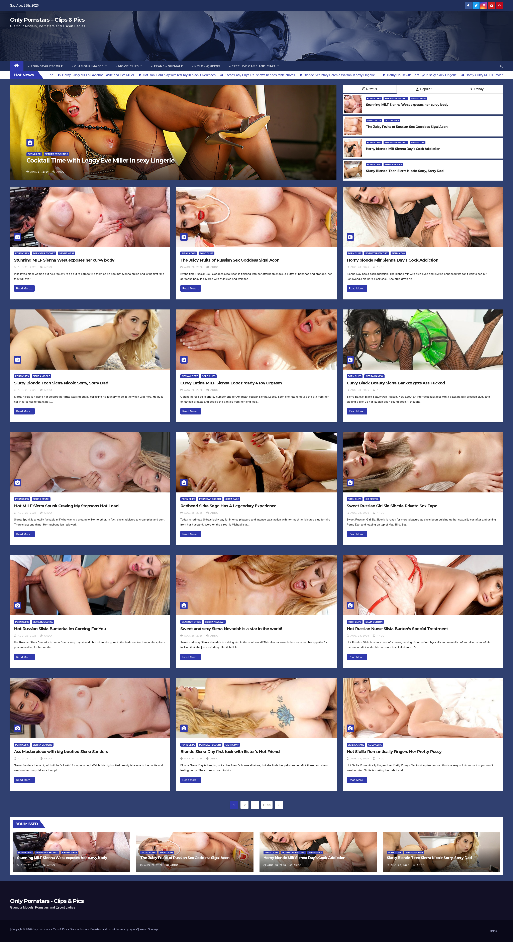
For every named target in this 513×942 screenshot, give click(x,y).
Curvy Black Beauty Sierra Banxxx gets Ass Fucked (396, 383)
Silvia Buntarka (43, 622)
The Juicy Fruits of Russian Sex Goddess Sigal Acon (229, 260)
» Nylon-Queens (206, 66)
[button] (501, 66)
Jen (30, 154)
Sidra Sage (232, 499)
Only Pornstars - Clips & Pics (47, 901)
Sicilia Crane (356, 745)
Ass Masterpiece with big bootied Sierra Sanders (61, 751)
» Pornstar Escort (45, 66)
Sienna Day (417, 142)
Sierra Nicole (393, 164)
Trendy (478, 89)
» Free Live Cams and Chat (253, 66)
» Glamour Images (88, 66)
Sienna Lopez (190, 376)
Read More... (24, 288)
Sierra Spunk (41, 499)
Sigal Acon (374, 120)
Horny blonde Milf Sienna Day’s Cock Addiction (392, 260)
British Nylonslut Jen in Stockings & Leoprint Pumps (101, 160)
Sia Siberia (372, 499)
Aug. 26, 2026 (39, 171)
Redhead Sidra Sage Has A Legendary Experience (228, 505)
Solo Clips (392, 120)
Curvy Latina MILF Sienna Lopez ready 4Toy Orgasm (231, 383)
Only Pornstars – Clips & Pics (47, 19)
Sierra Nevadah (214, 622)
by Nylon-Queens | (137, 929)
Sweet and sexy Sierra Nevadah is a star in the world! (231, 628)
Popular (425, 89)
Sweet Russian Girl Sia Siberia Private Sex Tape (392, 505)
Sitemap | (153, 929)
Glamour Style (191, 622)
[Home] (16, 66)
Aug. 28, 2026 (27, 267)
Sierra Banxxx (374, 376)
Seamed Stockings (47, 154)
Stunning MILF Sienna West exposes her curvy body (64, 260)
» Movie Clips (128, 66)
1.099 (267, 805)
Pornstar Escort (396, 98)
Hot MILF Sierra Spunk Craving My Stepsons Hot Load (66, 505)
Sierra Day (232, 745)
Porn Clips (374, 98)
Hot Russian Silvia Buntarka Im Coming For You (60, 628)
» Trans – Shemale (167, 66)
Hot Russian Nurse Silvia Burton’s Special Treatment (397, 628)
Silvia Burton (374, 622)
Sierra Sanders (42, 745)
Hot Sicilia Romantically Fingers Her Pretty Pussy (394, 751)
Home (493, 930)
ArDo (60, 171)
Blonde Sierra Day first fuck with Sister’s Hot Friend (230, 751)
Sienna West (418, 98)
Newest (371, 89)
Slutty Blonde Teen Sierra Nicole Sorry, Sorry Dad (61, 383)
